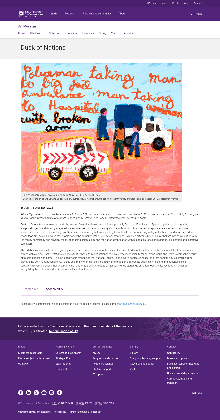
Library (134, 352)
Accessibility (54, 289)
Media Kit (31, 289)
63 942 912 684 (65, 403)
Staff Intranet (63, 363)
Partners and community (97, 13)
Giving (102, 33)
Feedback (96, 412)
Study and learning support (145, 358)
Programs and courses (105, 358)
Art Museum (27, 26)
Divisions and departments (182, 373)
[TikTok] (59, 393)
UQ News (23, 363)
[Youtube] (44, 393)
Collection (54, 33)
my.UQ (96, 352)
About (122, 13)
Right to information (79, 412)
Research (70, 13)
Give (186, 3)
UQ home (151, 3)
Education (71, 33)
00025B (88, 403)
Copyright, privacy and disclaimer (34, 412)
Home (21, 33)
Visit (113, 33)
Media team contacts (30, 352)
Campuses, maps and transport (179, 380)
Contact (198, 3)
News (164, 3)
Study (53, 13)
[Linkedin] (28, 393)
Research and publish (142, 363)
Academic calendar (103, 363)
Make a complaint (177, 358)
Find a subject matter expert (34, 358)
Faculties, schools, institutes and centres (183, 365)
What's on (35, 33)
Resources (88, 33)
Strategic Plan (63, 358)
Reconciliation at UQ (63, 331)
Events (175, 3)
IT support (61, 369)
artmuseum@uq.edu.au (132, 303)
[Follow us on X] (36, 393)
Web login (197, 393)
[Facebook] (20, 393)
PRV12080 (108, 403)
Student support (102, 369)
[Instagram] (51, 393)
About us (129, 33)
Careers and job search (68, 352)
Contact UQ (173, 352)
